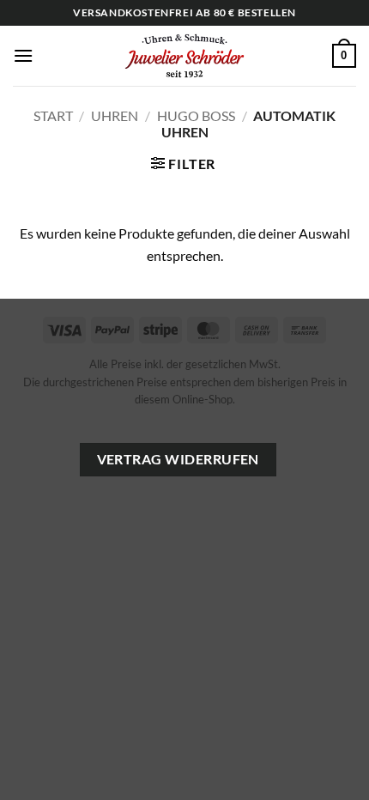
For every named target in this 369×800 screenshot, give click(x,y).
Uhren (114, 115)
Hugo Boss (196, 115)
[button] (23, 55)
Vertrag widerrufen (178, 459)
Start (53, 115)
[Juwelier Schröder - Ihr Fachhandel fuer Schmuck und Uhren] (184, 56)
